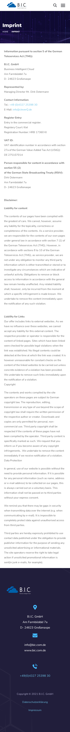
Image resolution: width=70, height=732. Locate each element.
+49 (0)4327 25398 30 (23, 105)
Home (5, 31)
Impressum (35, 710)
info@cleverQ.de (22, 109)
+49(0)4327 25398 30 (35, 676)
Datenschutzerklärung (35, 702)
